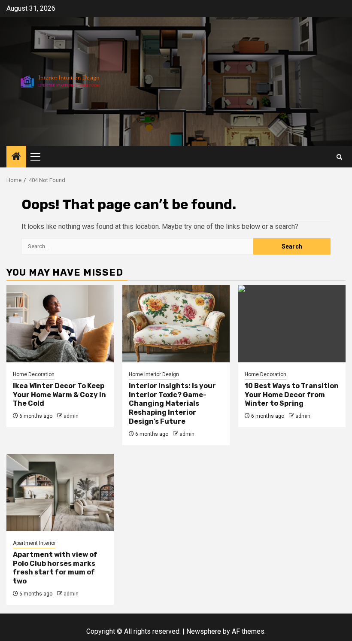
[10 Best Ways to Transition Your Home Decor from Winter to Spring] (292, 323)
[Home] (16, 157)
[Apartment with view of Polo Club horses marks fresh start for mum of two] (60, 492)
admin (71, 416)
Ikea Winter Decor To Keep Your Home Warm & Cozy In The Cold (59, 395)
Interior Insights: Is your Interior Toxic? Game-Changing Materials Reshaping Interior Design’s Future (172, 403)
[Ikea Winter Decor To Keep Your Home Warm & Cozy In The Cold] (60, 323)
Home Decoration (34, 374)
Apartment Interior (34, 543)
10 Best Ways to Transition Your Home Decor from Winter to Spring (292, 395)
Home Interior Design (154, 374)
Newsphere (203, 631)
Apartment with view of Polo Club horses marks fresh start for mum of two (55, 567)
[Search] (339, 157)
